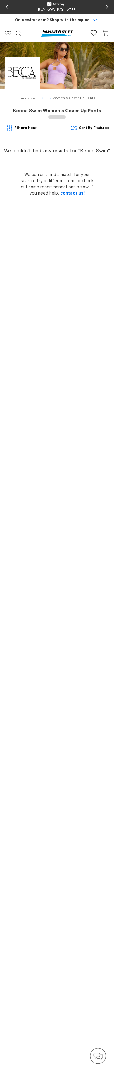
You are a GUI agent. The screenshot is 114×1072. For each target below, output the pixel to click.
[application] (98, 1056)
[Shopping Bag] (105, 33)
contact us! (72, 192)
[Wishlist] (93, 33)
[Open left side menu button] (8, 33)
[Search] (18, 33)
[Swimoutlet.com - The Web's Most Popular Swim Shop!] (57, 33)
